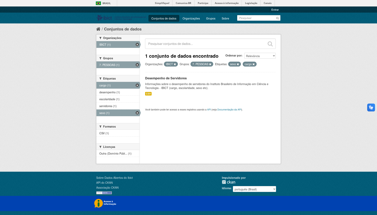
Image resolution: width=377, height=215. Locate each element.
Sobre (225, 18)
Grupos (210, 18)
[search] (270, 44)
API (209, 109)
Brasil (106, 3)
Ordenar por (233, 55)
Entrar (275, 9)
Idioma (226, 188)
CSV (148, 93)
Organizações (191, 18)
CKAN (228, 182)
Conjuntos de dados (163, 18)
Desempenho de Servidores (166, 78)
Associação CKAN (107, 187)
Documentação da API (229, 109)
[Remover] (175, 64)
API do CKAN (104, 182)
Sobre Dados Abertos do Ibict (114, 178)
